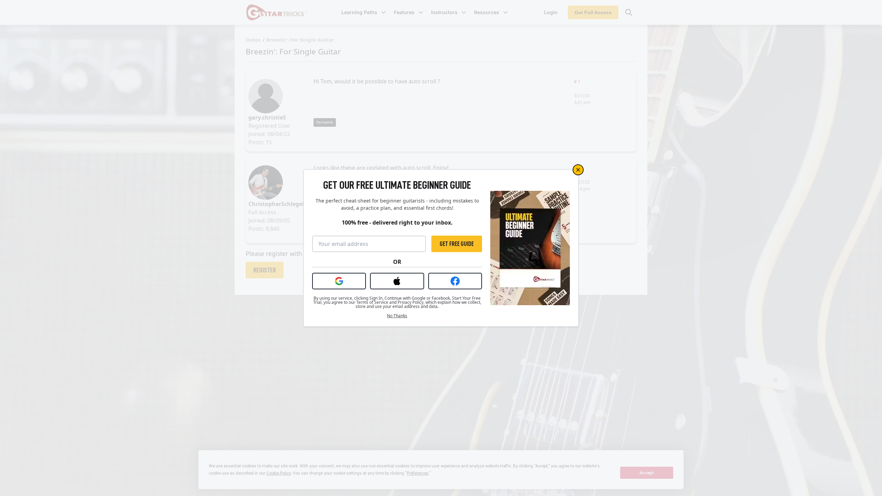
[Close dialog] (578, 170)
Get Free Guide (457, 244)
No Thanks (397, 316)
